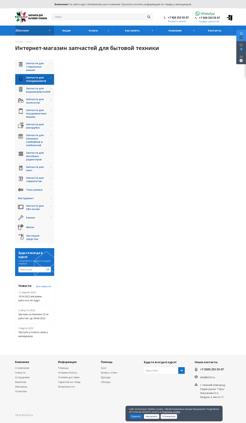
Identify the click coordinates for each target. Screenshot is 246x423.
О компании (22, 367)
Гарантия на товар (69, 382)
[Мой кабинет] (228, 17)
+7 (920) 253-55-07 (212, 369)
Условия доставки (68, 377)
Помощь (63, 367)
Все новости (43, 286)
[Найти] (149, 17)
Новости (20, 372)
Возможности (66, 386)
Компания (22, 362)
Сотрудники (22, 377)
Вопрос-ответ (109, 372)
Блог (103, 367)
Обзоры (106, 382)
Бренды (106, 377)
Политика (21, 391)
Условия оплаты (67, 372)
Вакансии (20, 382)
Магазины (21, 386)
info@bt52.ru (207, 377)
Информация (67, 362)
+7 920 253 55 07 (209, 18)
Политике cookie (171, 411)
